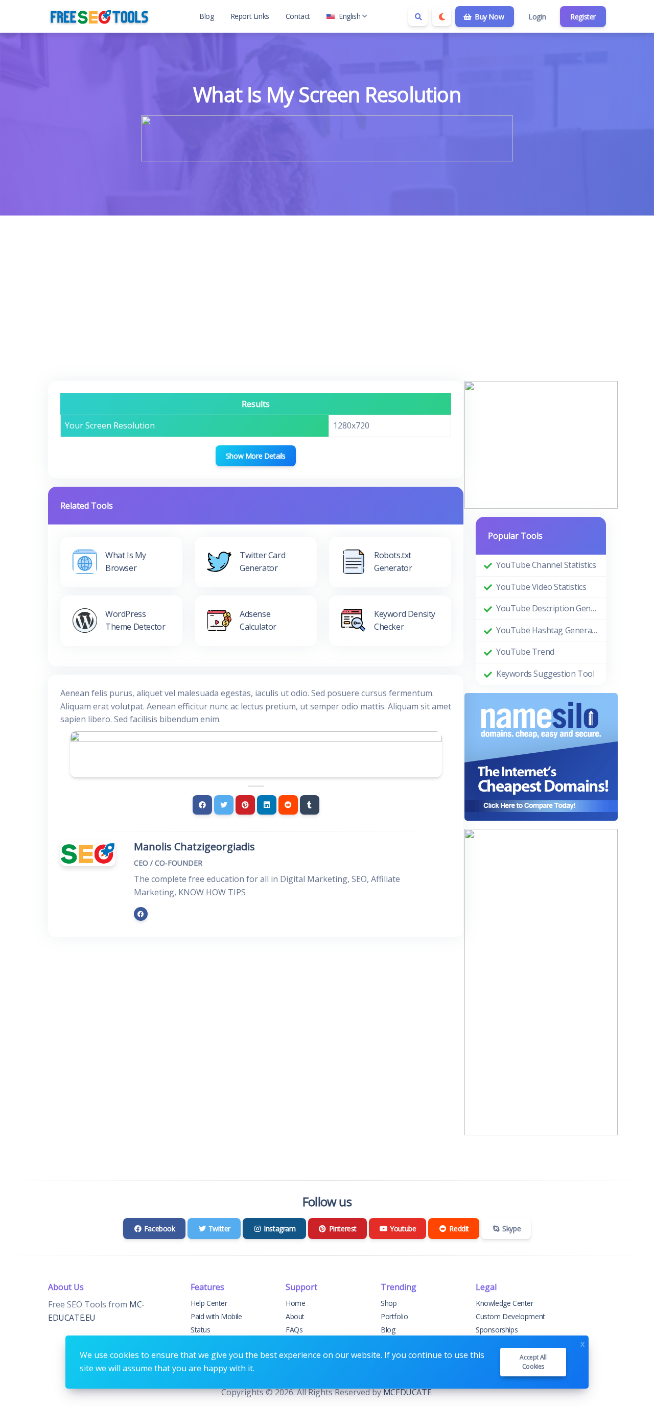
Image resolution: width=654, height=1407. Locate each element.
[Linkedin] (266, 805)
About (295, 1316)
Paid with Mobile (216, 1316)
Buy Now (488, 16)
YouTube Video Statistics (541, 586)
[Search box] (418, 16)
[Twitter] (223, 805)
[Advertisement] (327, 292)
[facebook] (141, 914)
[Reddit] (288, 805)
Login (537, 16)
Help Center (209, 1303)
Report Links (249, 16)
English (349, 16)
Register (583, 16)
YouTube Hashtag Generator (547, 630)
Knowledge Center (504, 1303)
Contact (298, 16)
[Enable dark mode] (441, 16)
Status (201, 1329)
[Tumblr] (309, 805)
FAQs (294, 1329)
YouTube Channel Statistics (546, 564)
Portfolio (394, 1316)
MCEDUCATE (407, 1392)
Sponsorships (497, 1329)
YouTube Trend (525, 651)
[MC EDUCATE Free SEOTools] (99, 16)
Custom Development (510, 1316)
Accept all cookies (533, 1362)
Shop (388, 1303)
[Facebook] (202, 805)
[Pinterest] (245, 805)
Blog (206, 16)
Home (295, 1303)
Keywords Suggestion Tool (545, 673)
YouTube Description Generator (547, 608)
